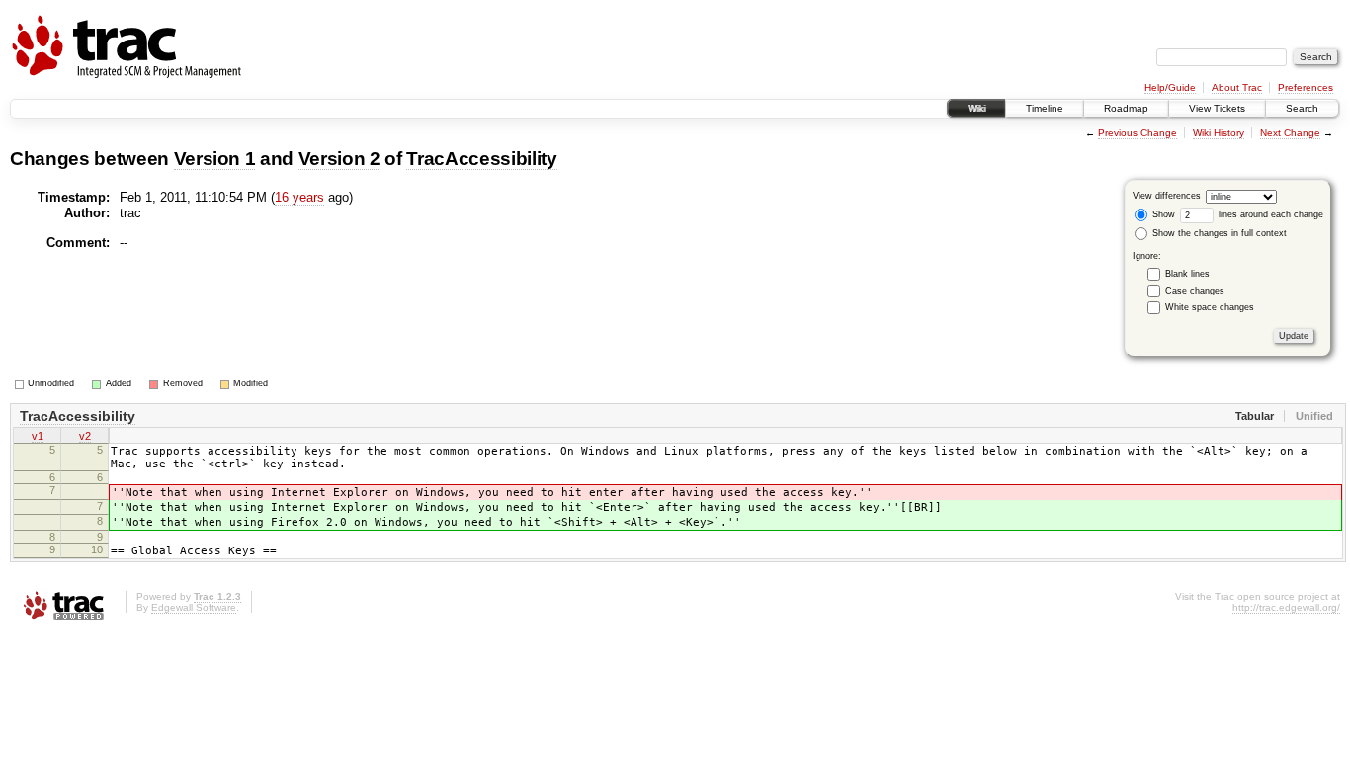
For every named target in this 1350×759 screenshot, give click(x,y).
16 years (299, 197)
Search (1302, 108)
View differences (1167, 196)
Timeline (1044, 108)
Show (1162, 214)
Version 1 (215, 158)
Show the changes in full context (1218, 233)
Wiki (976, 108)
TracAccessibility (481, 158)
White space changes (1209, 307)
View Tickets (1217, 108)
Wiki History (1218, 132)
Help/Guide (1170, 87)
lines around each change (1269, 214)
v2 (85, 436)
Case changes (1194, 290)
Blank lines (1187, 274)
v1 (37, 436)
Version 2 (339, 158)
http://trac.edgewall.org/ (1286, 607)
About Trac (1237, 87)
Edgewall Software (193, 607)
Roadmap (1126, 108)
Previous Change (1137, 132)
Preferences (1305, 87)
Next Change (1290, 132)
